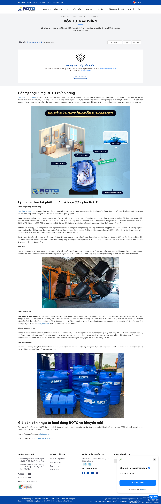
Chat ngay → (44, 434)
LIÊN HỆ (131, 9)
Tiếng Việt (139, 2)
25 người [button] (136, 42)
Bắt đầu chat (137, 483)
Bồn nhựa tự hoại (24, 211)
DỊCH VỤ (89, 9)
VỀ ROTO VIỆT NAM (61, 9)
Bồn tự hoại (54, 470)
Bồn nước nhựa (55, 466)
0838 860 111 (86, 71)
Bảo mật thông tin (68, 499)
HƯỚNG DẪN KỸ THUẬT (116, 9)
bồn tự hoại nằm (43, 323)
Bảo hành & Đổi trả (41, 499)
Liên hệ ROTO (55, 462)
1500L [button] (126, 42)
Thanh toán (55, 499)
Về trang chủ (80, 76)
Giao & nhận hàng (24, 499)
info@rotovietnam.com (108, 69)
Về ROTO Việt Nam (57, 459)
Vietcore (70, 501)
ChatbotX (142, 490)
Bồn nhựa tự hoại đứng (27, 97)
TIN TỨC (100, 9)
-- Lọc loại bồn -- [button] (114, 42)
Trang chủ (65, 16)
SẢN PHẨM (77, 9)
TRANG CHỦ (46, 9)
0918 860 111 (35, 439)
